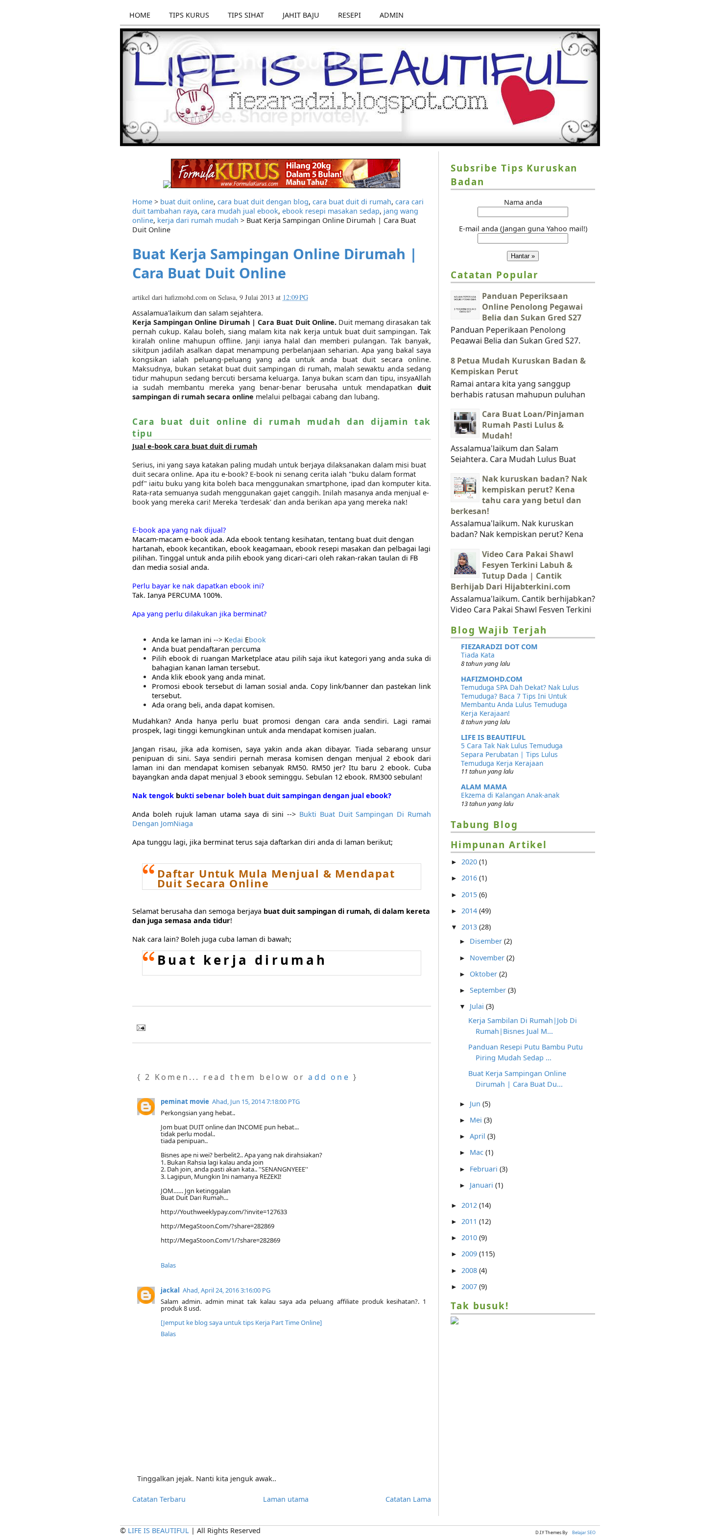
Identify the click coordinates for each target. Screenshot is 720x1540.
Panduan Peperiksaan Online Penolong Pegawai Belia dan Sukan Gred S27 (532, 307)
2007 (470, 1286)
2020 (470, 861)
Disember (487, 941)
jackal (170, 1290)
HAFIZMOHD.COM (492, 679)
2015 (470, 894)
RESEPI (349, 15)
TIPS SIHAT (246, 15)
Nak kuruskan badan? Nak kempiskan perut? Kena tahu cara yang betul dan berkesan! (519, 494)
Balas (168, 1265)
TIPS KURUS (189, 15)
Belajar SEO (584, 1532)
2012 (470, 1205)
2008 (470, 1270)
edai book (245, 639)
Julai (478, 1006)
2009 (470, 1253)
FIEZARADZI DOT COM (499, 646)
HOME (139, 15)
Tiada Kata (478, 655)
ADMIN (392, 15)
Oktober (484, 973)
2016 (470, 877)
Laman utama (286, 1499)
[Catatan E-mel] (138, 1026)
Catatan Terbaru (159, 1499)
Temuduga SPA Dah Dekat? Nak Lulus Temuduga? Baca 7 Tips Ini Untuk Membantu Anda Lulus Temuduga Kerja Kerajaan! (520, 700)
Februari (485, 1168)
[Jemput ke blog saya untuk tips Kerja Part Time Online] (241, 1322)
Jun (476, 1103)
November (488, 957)
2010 (470, 1237)
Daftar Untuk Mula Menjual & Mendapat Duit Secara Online (276, 878)
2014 (470, 910)
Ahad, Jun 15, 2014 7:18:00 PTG (256, 1101)
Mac (477, 1152)
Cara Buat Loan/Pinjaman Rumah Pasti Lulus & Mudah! (533, 425)
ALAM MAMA (484, 786)
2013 (470, 926)
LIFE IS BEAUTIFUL (493, 737)
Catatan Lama (408, 1499)
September (489, 990)
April (478, 1136)
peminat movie (185, 1101)
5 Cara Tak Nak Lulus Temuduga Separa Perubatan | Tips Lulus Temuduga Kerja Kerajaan (512, 754)
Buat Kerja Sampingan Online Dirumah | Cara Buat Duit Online (274, 263)
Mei (477, 1119)
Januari (482, 1185)
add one (328, 1077)
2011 (470, 1221)
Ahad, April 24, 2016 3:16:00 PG (226, 1290)
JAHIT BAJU (301, 15)
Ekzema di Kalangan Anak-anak (510, 795)
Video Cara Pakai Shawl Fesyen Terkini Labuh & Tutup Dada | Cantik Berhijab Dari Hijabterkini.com (512, 570)
